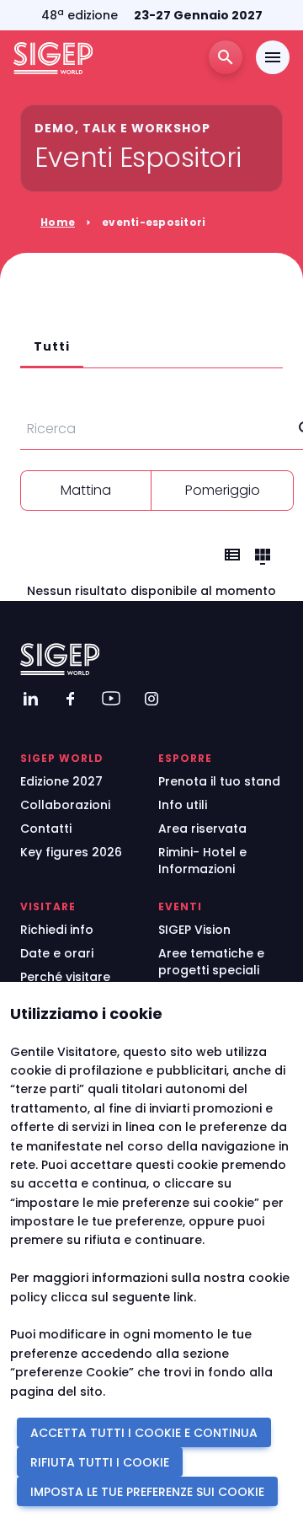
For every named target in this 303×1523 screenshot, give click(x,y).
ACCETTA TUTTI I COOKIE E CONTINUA (144, 1432)
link (183, 1297)
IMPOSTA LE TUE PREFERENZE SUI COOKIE (147, 1491)
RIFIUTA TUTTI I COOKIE (99, 1462)
